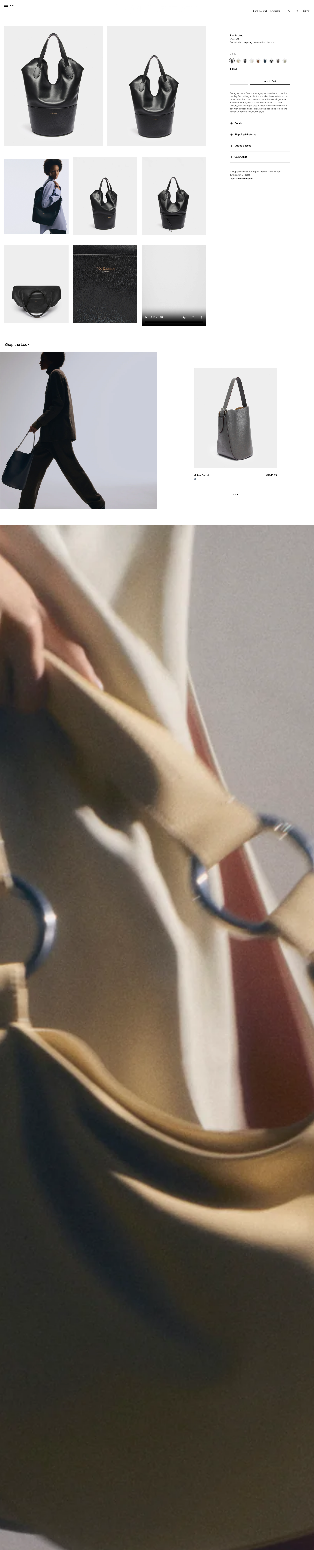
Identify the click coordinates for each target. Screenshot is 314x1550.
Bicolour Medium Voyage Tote (209, 475)
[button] (260, 11)
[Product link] (235, 425)
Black (234, 69)
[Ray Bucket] (238, 60)
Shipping (247, 42)
